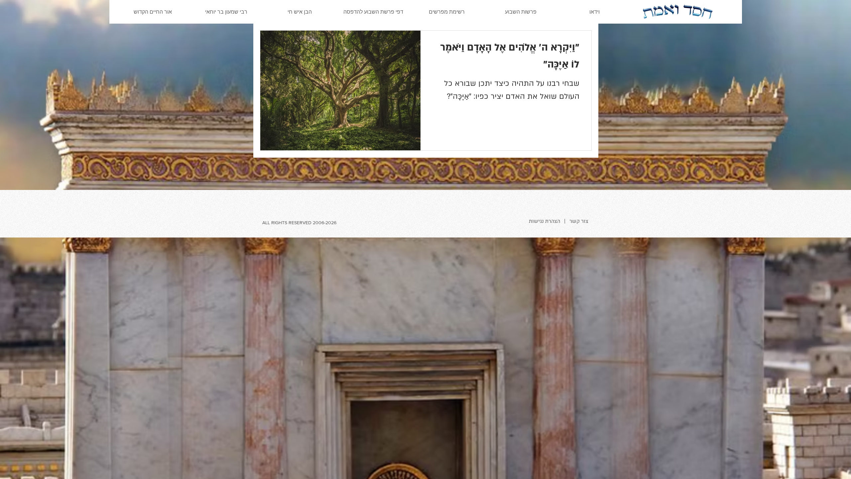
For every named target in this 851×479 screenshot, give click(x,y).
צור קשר (578, 221)
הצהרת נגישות (544, 221)
